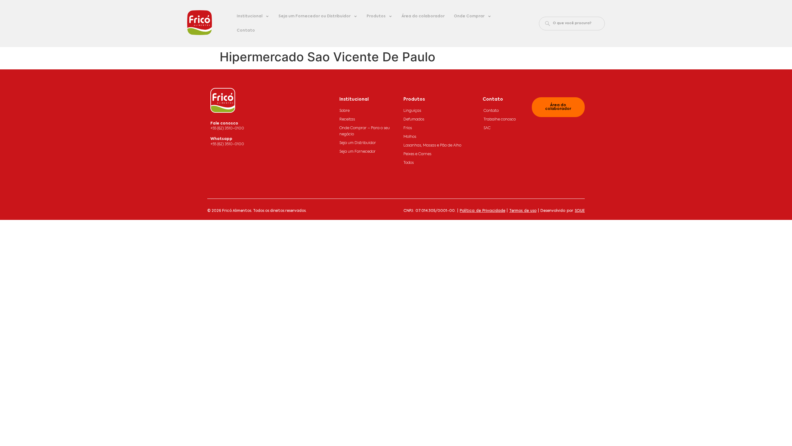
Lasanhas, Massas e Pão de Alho (432, 145)
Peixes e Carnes (417, 154)
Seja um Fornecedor (357, 152)
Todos (408, 163)
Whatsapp (221, 139)
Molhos (409, 137)
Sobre (344, 111)
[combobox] (572, 23)
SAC (487, 128)
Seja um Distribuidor (357, 143)
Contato (246, 31)
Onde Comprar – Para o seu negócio (364, 131)
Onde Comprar (469, 16)
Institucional (249, 16)
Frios (407, 128)
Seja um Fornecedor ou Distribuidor (314, 16)
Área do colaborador (423, 16)
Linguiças (412, 111)
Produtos (376, 16)
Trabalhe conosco (500, 119)
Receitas (347, 119)
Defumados (413, 119)
